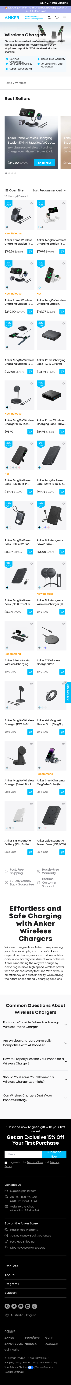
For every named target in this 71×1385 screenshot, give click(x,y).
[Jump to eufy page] (54, 1338)
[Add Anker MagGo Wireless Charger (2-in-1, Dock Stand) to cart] (30, 792)
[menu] (64, 18)
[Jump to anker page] (16, 1331)
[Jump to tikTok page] (34, 1306)
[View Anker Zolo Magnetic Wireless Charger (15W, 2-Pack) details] (63, 563)
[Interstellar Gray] (39, 707)
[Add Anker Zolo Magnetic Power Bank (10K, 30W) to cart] (62, 852)
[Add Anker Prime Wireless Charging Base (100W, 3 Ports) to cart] (62, 432)
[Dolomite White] (45, 707)
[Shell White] (39, 227)
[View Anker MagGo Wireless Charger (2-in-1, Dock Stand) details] (31, 743)
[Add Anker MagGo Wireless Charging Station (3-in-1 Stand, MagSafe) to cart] (62, 251)
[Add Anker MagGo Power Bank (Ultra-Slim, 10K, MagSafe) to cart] (62, 492)
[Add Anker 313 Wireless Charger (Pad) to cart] (62, 672)
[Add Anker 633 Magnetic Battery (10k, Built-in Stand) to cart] (30, 852)
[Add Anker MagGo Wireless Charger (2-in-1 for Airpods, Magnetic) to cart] (30, 432)
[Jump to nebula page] (34, 1344)
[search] (49, 18)
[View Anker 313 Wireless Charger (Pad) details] (63, 623)
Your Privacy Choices (16, 1367)
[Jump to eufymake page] (14, 1350)
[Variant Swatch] (42, 227)
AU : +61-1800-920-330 (23, 1197)
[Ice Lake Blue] (13, 467)
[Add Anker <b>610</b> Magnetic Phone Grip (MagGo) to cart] (62, 732)
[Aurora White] (10, 407)
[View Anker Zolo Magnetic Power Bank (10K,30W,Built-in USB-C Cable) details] (63, 503)
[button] (19, 229)
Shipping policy (13, 1362)
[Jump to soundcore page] (34, 1338)
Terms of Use (35, 1162)
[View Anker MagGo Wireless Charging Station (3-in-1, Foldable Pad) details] (31, 323)
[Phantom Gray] (7, 227)
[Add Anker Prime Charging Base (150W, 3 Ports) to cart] (62, 371)
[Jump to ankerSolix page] (14, 1344)
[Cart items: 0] (57, 18)
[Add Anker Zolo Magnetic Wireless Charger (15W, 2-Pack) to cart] (62, 612)
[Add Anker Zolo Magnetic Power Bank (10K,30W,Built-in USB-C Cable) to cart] (62, 552)
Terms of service (44, 1367)
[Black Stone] (7, 287)
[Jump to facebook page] (7, 1306)
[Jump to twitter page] (14, 1306)
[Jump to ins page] (27, 1306)
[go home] (24, 18)
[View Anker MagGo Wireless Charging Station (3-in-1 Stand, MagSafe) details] (63, 203)
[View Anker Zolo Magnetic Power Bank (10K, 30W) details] (63, 803)
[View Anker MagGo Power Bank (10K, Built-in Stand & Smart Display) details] (31, 443)
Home (8, 83)
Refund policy (30, 1362)
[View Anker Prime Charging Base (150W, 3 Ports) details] (63, 323)
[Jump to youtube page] (20, 1306)
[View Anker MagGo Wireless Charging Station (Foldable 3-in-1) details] (63, 263)
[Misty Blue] (42, 707)
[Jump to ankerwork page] (54, 1344)
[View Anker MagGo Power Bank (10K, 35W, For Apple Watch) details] (31, 503)
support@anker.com (23, 1191)
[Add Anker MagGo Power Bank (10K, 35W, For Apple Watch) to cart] (30, 552)
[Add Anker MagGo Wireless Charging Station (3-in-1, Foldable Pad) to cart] (30, 371)
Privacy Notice (48, 1362)
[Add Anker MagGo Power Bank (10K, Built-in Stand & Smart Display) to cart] (30, 492)
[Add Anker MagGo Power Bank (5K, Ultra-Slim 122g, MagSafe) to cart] (30, 612)
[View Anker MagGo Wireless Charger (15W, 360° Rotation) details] (31, 683)
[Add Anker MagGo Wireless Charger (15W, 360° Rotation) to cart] (30, 732)
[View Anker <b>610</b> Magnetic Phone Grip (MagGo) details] (63, 683)
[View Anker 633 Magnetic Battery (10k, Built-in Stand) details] (31, 803)
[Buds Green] (16, 467)
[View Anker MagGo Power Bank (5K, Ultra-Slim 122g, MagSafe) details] (31, 563)
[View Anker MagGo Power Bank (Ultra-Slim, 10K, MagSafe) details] (63, 443)
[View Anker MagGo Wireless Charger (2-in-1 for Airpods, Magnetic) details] (31, 383)
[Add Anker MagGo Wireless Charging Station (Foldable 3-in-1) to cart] (62, 311)
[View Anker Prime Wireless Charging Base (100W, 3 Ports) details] (63, 383)
